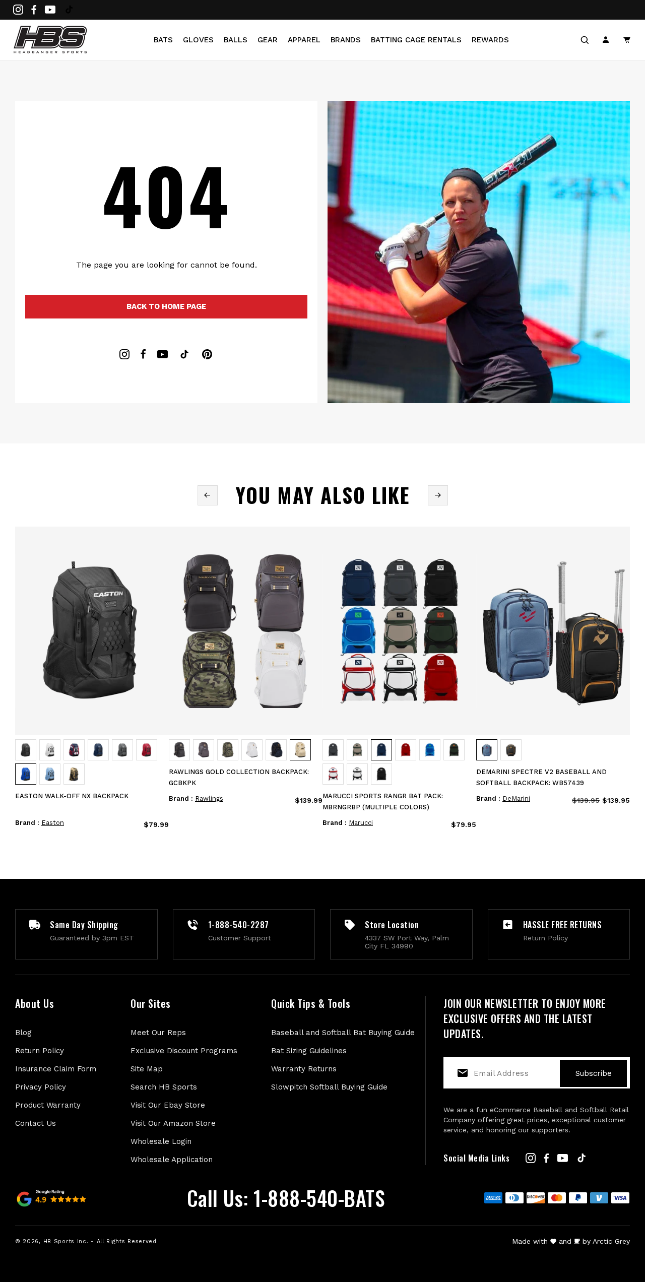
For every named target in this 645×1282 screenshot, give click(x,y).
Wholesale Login (161, 1141)
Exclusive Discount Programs (184, 1050)
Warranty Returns (304, 1068)
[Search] (584, 40)
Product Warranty (48, 1105)
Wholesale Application (172, 1159)
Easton (52, 822)
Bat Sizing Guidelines (309, 1050)
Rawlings (209, 798)
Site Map (147, 1068)
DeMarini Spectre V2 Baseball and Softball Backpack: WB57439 (541, 777)
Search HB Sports (164, 1087)
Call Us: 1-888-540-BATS (286, 1198)
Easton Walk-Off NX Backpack (71, 796)
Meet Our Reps (158, 1032)
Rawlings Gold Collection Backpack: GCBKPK (239, 777)
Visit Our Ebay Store (168, 1105)
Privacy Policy (40, 1087)
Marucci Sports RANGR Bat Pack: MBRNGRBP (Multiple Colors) (382, 801)
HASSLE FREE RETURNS (562, 925)
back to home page (166, 306)
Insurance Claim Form (55, 1068)
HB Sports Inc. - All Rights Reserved (100, 1241)
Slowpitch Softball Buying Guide (329, 1087)
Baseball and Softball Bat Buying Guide (343, 1032)
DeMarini (516, 798)
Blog (23, 1032)
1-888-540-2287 (238, 925)
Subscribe (593, 1073)
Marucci (361, 822)
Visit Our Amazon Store (173, 1123)
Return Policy (39, 1050)
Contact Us (35, 1123)
